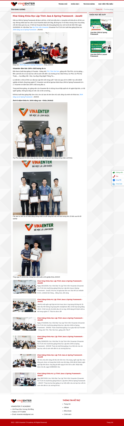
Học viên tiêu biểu (105, 4)
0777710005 (22, 412)
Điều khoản (67, 411)
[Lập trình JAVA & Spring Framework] (100, 25)
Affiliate (66, 407)
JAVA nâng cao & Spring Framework (24, 29)
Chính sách (67, 414)
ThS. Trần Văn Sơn (53, 71)
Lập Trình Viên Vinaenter (40, 27)
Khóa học (75, 4)
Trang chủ (62, 4)
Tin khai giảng (89, 4)
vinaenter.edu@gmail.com (25, 414)
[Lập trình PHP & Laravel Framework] (100, 46)
